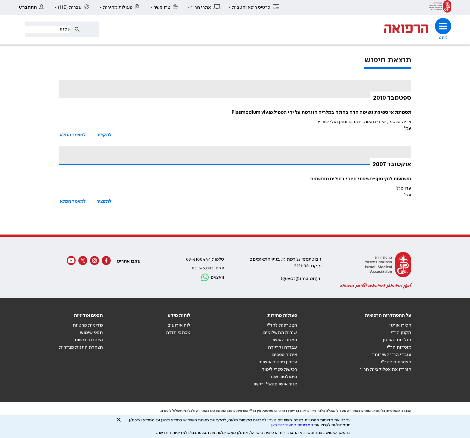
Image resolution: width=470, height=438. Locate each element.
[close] (118, 422)
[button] (254, 7)
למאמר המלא (73, 134)
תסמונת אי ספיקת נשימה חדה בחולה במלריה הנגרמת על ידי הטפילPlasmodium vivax (321, 112)
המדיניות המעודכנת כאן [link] (292, 425)
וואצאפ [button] (217, 277)
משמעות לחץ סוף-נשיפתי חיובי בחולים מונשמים (360, 179)
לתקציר (104, 134)
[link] (440, 7)
